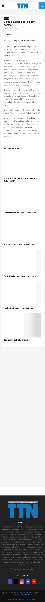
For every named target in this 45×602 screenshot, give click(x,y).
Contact (22, 599)
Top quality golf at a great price (17, 340)
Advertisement (12, 599)
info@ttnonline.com (26, 569)
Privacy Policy (31, 599)
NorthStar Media (27, 595)
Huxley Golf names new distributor (19, 308)
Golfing (7, 18)
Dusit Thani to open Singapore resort (20, 276)
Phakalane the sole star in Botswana (20, 213)
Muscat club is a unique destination (19, 244)
